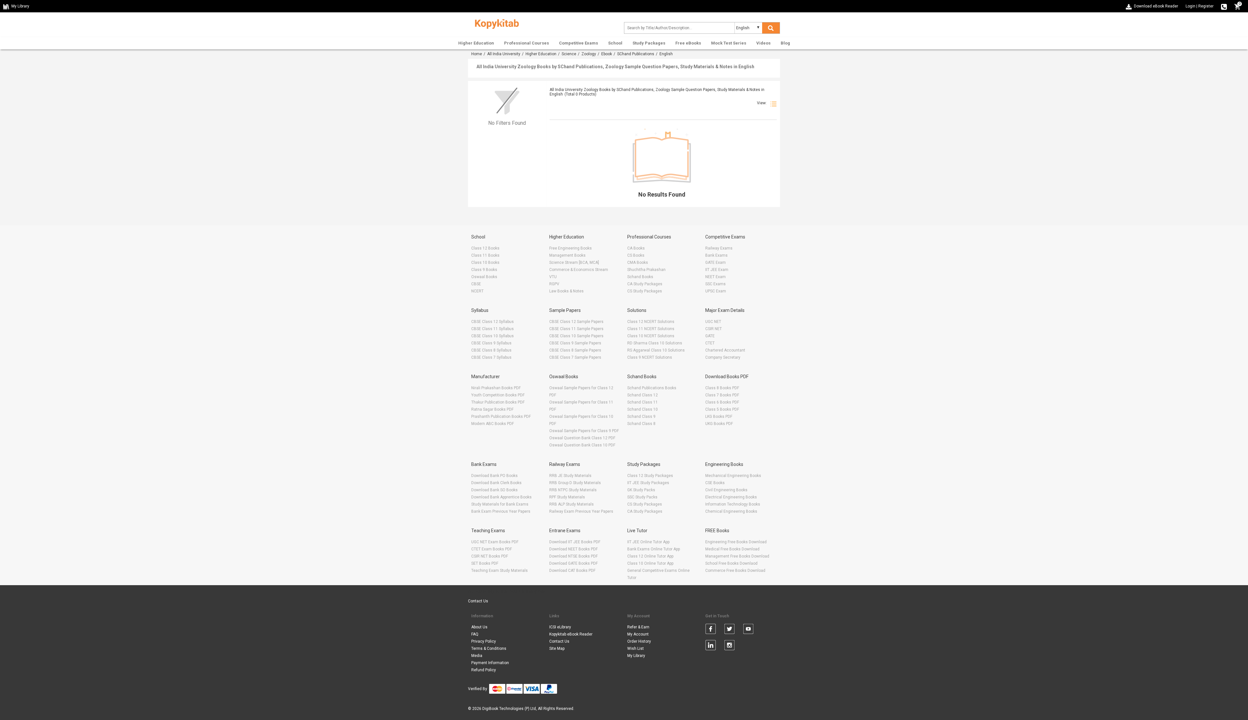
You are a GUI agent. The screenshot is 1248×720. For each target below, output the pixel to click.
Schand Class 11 (642, 402)
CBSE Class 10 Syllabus (492, 336)
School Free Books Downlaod (731, 563)
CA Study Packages (644, 284)
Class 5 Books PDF (722, 409)
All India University (503, 54)
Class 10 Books (485, 262)
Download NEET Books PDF (573, 549)
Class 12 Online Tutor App (650, 556)
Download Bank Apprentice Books (501, 497)
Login (1190, 6)
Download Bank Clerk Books (496, 483)
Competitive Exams (578, 43)
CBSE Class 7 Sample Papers (575, 357)
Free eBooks (688, 43)
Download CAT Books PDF (572, 570)
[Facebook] (710, 630)
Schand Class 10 (642, 409)
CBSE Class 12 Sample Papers (576, 321)
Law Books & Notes (566, 291)
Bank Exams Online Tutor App (653, 549)
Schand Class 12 (642, 395)
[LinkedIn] (710, 646)
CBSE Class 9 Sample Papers (575, 343)
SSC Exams (715, 284)
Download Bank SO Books (494, 490)
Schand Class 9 (641, 416)
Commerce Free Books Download (735, 570)
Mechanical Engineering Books (733, 475)
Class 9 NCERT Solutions (649, 357)
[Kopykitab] (495, 23)
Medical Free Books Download (732, 549)
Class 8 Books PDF (722, 388)
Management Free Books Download (737, 556)
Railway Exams (719, 248)
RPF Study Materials (567, 497)
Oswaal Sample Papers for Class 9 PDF (584, 431)
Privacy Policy (483, 641)
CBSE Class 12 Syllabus (492, 321)
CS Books (635, 255)
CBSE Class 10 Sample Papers (576, 336)
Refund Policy (483, 670)
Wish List (635, 648)
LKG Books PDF (718, 416)
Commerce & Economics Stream (578, 269)
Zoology (588, 54)
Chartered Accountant (725, 350)
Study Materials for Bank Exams (499, 504)
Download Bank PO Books (494, 475)
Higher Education (476, 43)
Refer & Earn (638, 627)
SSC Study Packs (642, 497)
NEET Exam (715, 277)
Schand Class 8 (641, 423)
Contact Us (478, 601)
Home (476, 54)
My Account (638, 634)
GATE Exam (715, 262)
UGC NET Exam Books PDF (494, 542)
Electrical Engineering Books (731, 497)
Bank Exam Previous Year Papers (500, 511)
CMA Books (637, 262)
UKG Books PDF (719, 423)
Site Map (557, 648)
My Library (636, 655)
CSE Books (715, 483)
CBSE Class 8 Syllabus (491, 350)
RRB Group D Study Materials (575, 483)
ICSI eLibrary (560, 627)
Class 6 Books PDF (722, 402)
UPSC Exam (715, 291)
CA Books (636, 248)
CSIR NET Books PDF (489, 556)
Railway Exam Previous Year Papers (581, 511)
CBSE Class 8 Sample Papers (575, 350)
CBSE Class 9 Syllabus (491, 343)
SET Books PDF (484, 563)
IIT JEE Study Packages (648, 483)
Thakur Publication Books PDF (498, 402)
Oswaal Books (484, 277)
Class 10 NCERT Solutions (650, 336)
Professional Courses (526, 43)
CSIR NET (713, 329)
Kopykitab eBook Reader (570, 634)
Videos (763, 43)
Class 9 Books (484, 269)
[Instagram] (729, 646)
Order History (639, 641)
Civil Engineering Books (726, 490)
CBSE (476, 284)
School (615, 43)
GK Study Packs (641, 490)
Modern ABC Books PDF (492, 423)
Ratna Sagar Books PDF (492, 409)
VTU (553, 277)
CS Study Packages (644, 291)
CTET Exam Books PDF (491, 549)
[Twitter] (729, 630)
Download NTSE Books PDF (573, 556)
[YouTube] (748, 630)
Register (1206, 6)
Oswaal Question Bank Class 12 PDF (582, 438)
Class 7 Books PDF (722, 395)
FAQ (474, 634)
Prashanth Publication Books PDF (501, 416)
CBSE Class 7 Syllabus (491, 357)
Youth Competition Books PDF (498, 395)
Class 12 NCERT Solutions (650, 321)
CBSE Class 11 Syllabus (492, 329)
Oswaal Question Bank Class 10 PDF (582, 445)
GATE (710, 336)
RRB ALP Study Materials (571, 504)
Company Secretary (722, 357)
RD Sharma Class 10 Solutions (654, 343)
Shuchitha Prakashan (646, 269)
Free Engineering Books (570, 248)
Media (476, 655)
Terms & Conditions (488, 648)
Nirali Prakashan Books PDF (496, 388)
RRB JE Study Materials (570, 475)
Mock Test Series (728, 43)
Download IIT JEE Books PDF (574, 542)
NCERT (477, 291)
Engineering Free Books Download (736, 542)
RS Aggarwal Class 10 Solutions (656, 350)
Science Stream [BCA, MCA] (574, 262)
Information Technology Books (732, 504)
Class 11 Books (485, 255)
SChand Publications (635, 54)
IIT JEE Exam (716, 269)
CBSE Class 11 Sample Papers (576, 329)
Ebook (606, 54)
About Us (479, 627)
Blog (785, 43)
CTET (710, 343)
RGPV (554, 284)
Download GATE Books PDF (573, 563)
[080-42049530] (1224, 6)
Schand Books (640, 277)
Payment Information (490, 663)
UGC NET (713, 321)
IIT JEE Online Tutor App (648, 542)
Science (569, 54)
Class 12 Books (485, 248)
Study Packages (648, 43)
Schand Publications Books (651, 388)
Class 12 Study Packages (650, 475)
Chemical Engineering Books (731, 511)
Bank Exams (716, 255)
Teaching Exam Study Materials (499, 570)
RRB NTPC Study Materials (573, 490)
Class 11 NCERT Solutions (650, 329)
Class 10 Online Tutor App (650, 563)
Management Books (567, 255)
